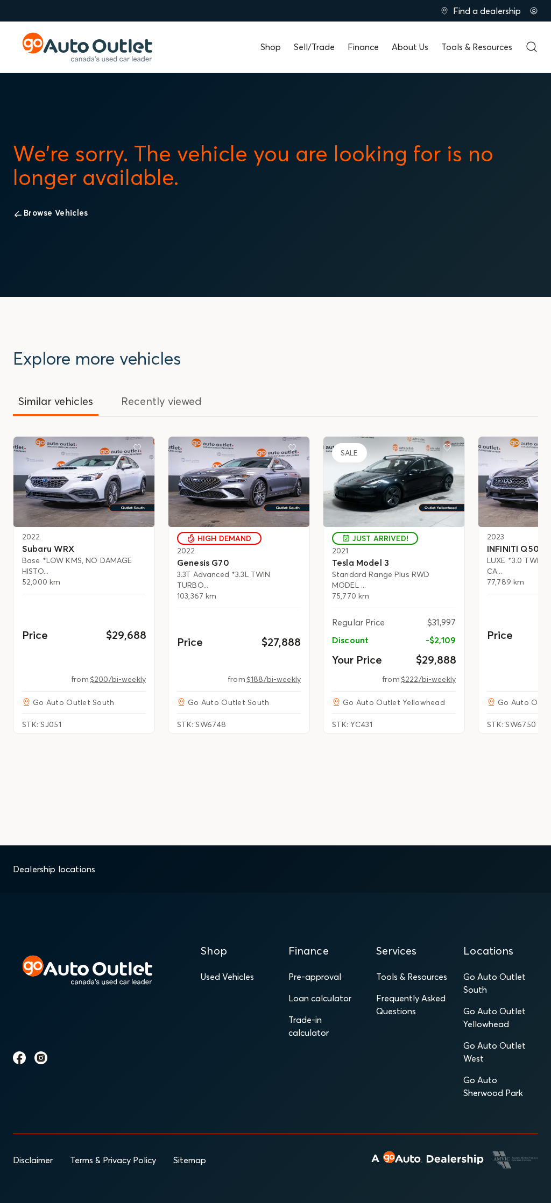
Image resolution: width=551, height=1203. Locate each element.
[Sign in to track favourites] (139, 449)
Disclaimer (33, 1160)
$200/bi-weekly (118, 679)
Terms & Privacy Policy (113, 1160)
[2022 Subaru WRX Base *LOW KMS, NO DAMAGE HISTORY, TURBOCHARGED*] (83, 482)
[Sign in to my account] (533, 10)
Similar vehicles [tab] (55, 401)
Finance (363, 46)
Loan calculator (319, 998)
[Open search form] (531, 46)
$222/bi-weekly (428, 679)
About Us (410, 46)
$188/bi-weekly (273, 679)
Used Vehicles (227, 976)
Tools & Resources (476, 46)
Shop (270, 46)
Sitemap (189, 1160)
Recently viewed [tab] (161, 401)
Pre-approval (314, 976)
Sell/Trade (314, 46)
